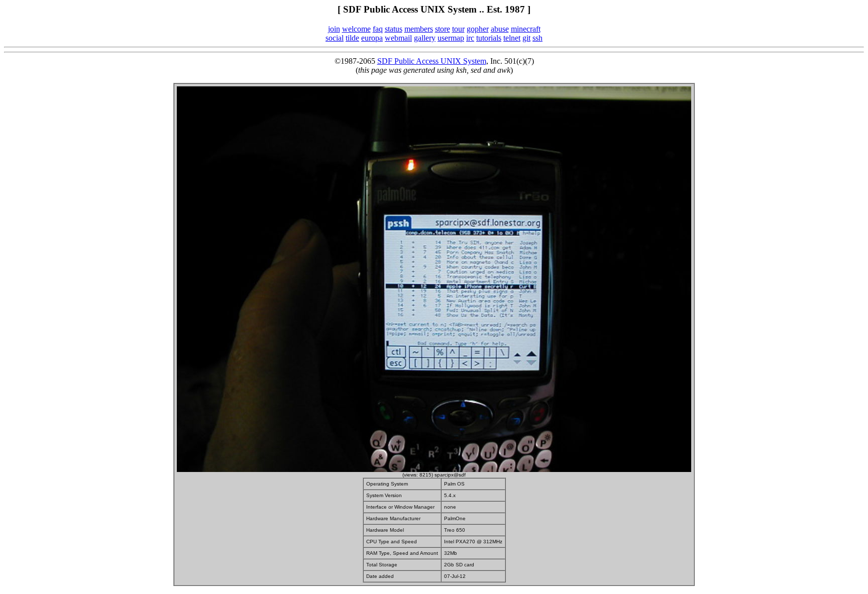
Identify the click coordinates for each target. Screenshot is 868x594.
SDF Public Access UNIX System (431, 61)
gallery (425, 38)
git (526, 38)
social (334, 38)
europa (372, 38)
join (334, 29)
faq (378, 29)
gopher (478, 29)
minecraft (525, 29)
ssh (537, 38)
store (442, 29)
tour (458, 29)
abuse (500, 29)
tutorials (488, 38)
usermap (451, 38)
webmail (398, 38)
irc (470, 38)
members (418, 29)
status (393, 29)
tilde (352, 38)
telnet (511, 38)
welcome (356, 29)
